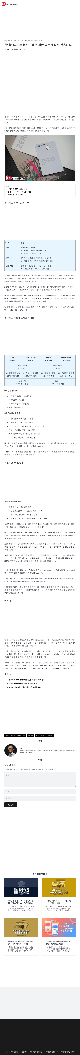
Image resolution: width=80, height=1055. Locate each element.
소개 (6, 1052)
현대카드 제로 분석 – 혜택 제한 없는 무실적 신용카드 (28, 40)
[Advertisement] (40, 97)
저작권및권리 (15, 1052)
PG (21, 748)
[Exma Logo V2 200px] (10, 4)
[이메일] (12, 750)
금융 (9, 40)
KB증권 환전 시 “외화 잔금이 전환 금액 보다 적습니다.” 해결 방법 (20, 903)
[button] (77, 4)
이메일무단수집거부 (52, 1052)
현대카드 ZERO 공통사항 (17, 189)
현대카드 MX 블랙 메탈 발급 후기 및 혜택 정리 (27, 680)
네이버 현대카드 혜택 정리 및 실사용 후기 (25, 687)
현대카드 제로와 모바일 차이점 (19, 192)
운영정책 (24, 1052)
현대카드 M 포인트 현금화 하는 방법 (23, 683)
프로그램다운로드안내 (36, 1052)
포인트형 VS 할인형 (15, 195)
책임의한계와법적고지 (68, 1052)
